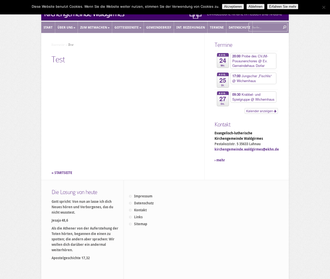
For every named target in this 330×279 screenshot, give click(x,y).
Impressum (143, 196)
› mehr (219, 160)
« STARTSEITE (62, 172)
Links (138, 217)
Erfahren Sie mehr (282, 6)
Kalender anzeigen (260, 111)
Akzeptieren (233, 6)
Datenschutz (144, 203)
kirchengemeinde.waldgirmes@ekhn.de (246, 149)
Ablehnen (255, 6)
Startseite (58, 44)
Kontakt (140, 210)
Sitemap (140, 224)
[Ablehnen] (323, 7)
